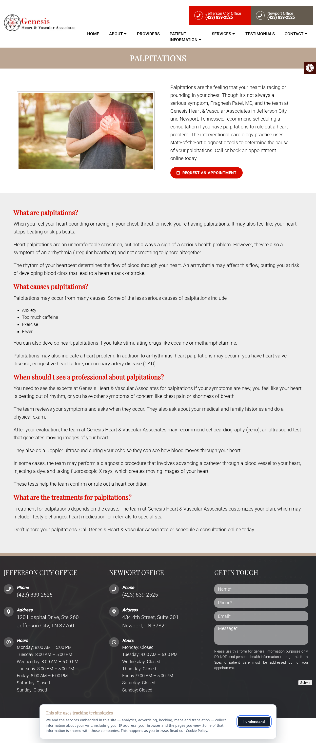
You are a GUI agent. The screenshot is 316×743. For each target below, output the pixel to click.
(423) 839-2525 (35, 595)
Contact (294, 33)
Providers (148, 33)
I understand (254, 722)
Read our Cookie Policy (188, 730)
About (116, 33)
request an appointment (209, 173)
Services (221, 33)
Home (93, 33)
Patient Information (184, 36)
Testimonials (260, 33)
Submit (305, 683)
